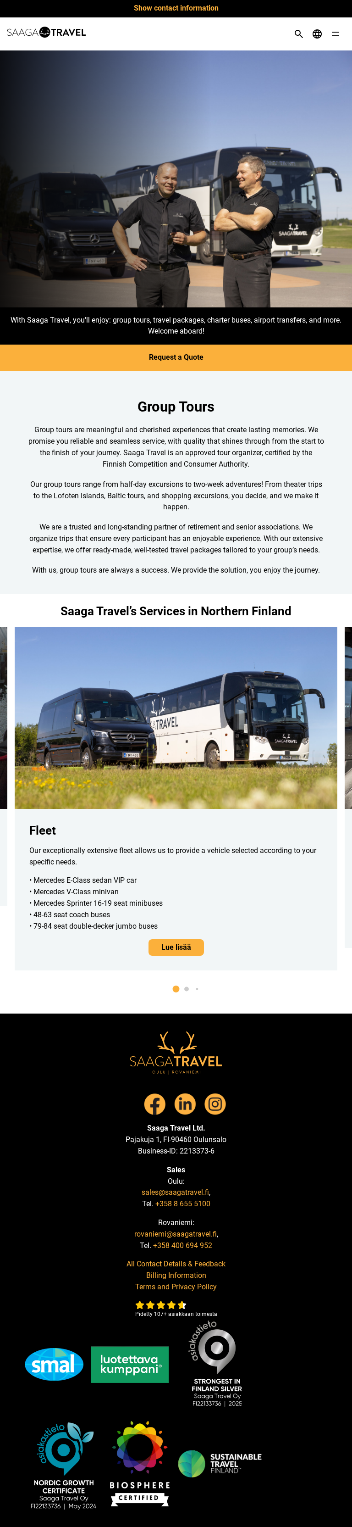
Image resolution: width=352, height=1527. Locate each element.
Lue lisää (176, 947)
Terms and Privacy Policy (176, 1286)
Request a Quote (176, 357)
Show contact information (176, 8)
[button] (176, 989)
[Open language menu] (317, 34)
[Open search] (299, 34)
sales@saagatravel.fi (175, 1192)
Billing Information (176, 1275)
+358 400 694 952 (182, 1245)
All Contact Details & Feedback (176, 1263)
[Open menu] (335, 34)
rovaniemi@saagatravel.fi (175, 1234)
